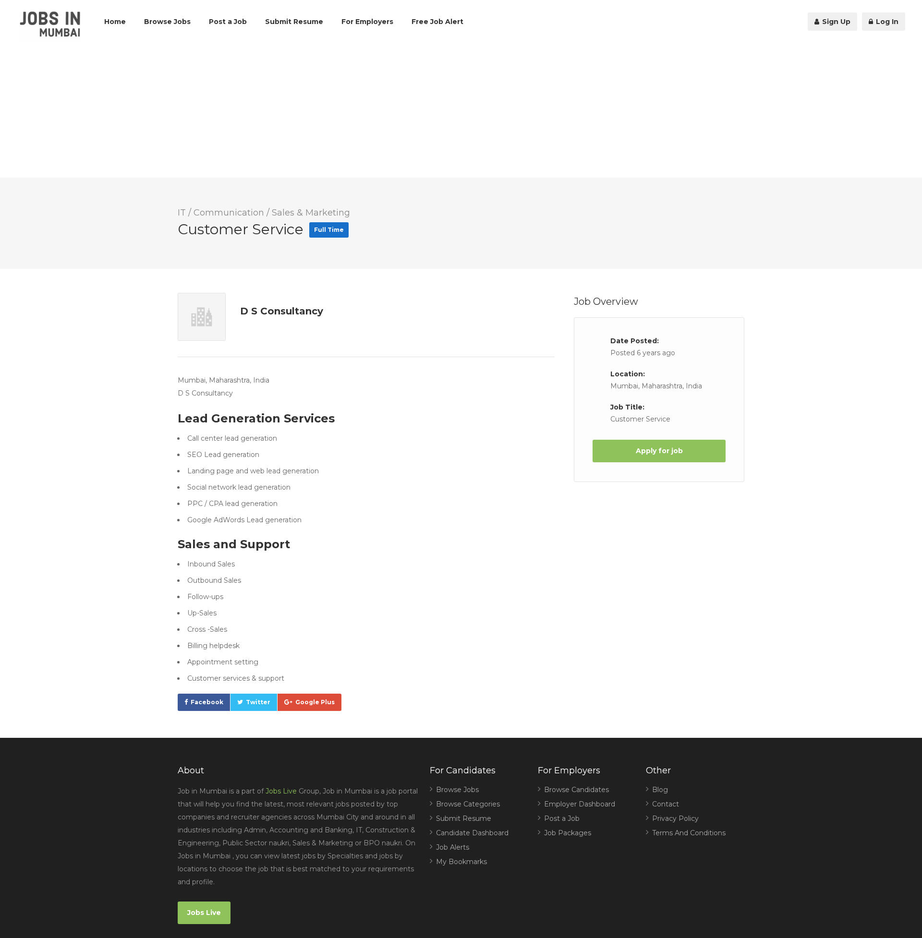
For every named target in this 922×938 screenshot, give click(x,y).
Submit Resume (294, 21)
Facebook (207, 702)
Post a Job (228, 21)
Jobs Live (281, 791)
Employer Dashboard (579, 804)
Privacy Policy (675, 818)
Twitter (258, 702)
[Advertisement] (461, 110)
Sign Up (835, 21)
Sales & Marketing (311, 212)
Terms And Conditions (689, 833)
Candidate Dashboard (472, 833)
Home (115, 21)
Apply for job (659, 450)
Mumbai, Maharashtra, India (656, 386)
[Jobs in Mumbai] (50, 26)
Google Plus (315, 702)
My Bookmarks (461, 861)
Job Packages (567, 833)
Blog (660, 789)
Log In (886, 21)
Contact (665, 804)
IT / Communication (221, 212)
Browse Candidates (576, 789)
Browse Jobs (167, 21)
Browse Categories (468, 804)
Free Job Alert (437, 21)
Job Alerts (452, 847)
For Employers (367, 21)
